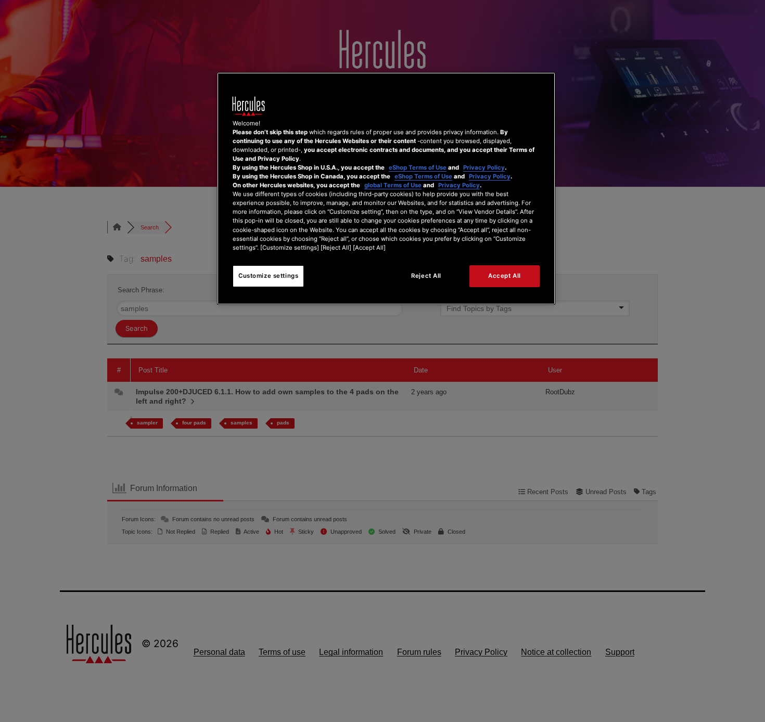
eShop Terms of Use (418, 167)
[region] (386, 188)
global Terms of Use (393, 185)
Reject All (426, 275)
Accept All (504, 275)
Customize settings (268, 275)
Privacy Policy (484, 167)
